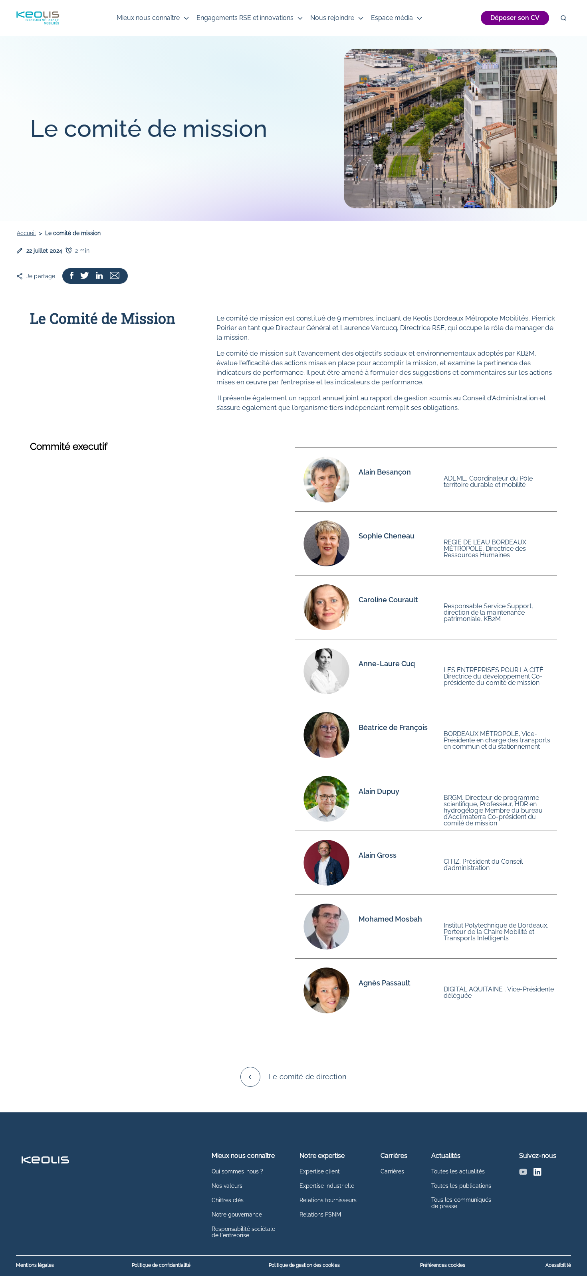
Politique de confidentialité (161, 1265)
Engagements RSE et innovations (245, 18)
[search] (563, 18)
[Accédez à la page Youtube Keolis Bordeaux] (523, 1173)
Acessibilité (558, 1265)
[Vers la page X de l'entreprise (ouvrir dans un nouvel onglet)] (84, 276)
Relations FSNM (320, 1214)
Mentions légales (35, 1265)
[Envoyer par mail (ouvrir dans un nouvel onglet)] (115, 276)
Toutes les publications (461, 1186)
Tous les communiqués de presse (461, 1203)
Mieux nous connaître (148, 18)
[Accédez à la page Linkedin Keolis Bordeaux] (537, 1173)
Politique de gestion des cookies (304, 1265)
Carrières (392, 1171)
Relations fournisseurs (328, 1200)
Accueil (26, 233)
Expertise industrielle (326, 1186)
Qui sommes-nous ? (237, 1171)
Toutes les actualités (458, 1171)
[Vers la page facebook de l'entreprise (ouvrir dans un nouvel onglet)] (71, 276)
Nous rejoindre (332, 18)
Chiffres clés (228, 1200)
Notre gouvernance (237, 1214)
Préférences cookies (442, 1265)
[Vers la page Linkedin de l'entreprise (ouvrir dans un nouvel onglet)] (99, 276)
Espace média (392, 18)
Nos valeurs (227, 1186)
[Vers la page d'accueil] (37, 18)
